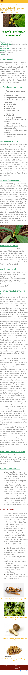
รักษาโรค (5, 12)
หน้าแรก (2, 4)
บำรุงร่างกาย (10, 12)
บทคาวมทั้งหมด (8, 4)
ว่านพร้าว (16, 12)
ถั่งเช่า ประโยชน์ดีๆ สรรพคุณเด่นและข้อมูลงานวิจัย (14, 598)
